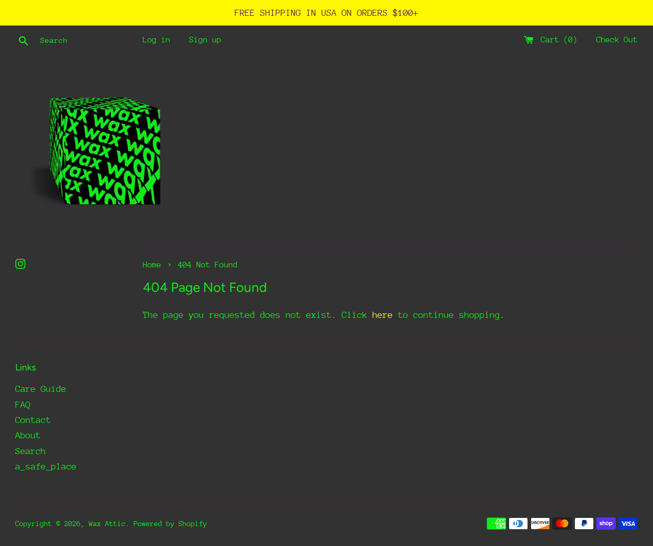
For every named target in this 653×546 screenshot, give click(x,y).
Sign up (205, 39)
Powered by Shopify (170, 523)
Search (30, 451)
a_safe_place (46, 466)
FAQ (23, 405)
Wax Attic (107, 523)
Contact (33, 420)
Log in (156, 39)
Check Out (617, 39)
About (28, 435)
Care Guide (40, 389)
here (382, 315)
